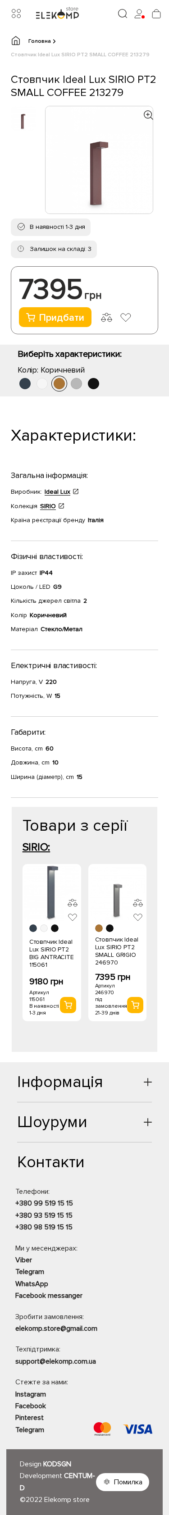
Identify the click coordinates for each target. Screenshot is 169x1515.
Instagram (30, 1394)
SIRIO (48, 506)
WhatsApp (31, 1283)
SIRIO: (36, 847)
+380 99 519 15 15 (44, 1203)
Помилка (128, 1482)
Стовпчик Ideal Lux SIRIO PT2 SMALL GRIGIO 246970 (116, 951)
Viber (23, 1260)
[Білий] (42, 383)
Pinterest (29, 1417)
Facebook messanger (48, 1295)
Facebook (30, 1405)
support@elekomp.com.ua (55, 1361)
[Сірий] (76, 383)
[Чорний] (93, 383)
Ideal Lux (57, 492)
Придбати (61, 318)
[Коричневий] (59, 383)
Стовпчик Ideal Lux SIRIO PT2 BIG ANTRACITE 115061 (51, 953)
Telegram (29, 1271)
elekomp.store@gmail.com (56, 1328)
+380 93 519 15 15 (44, 1215)
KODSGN (57, 1464)
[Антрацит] (25, 383)
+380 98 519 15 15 (44, 1227)
